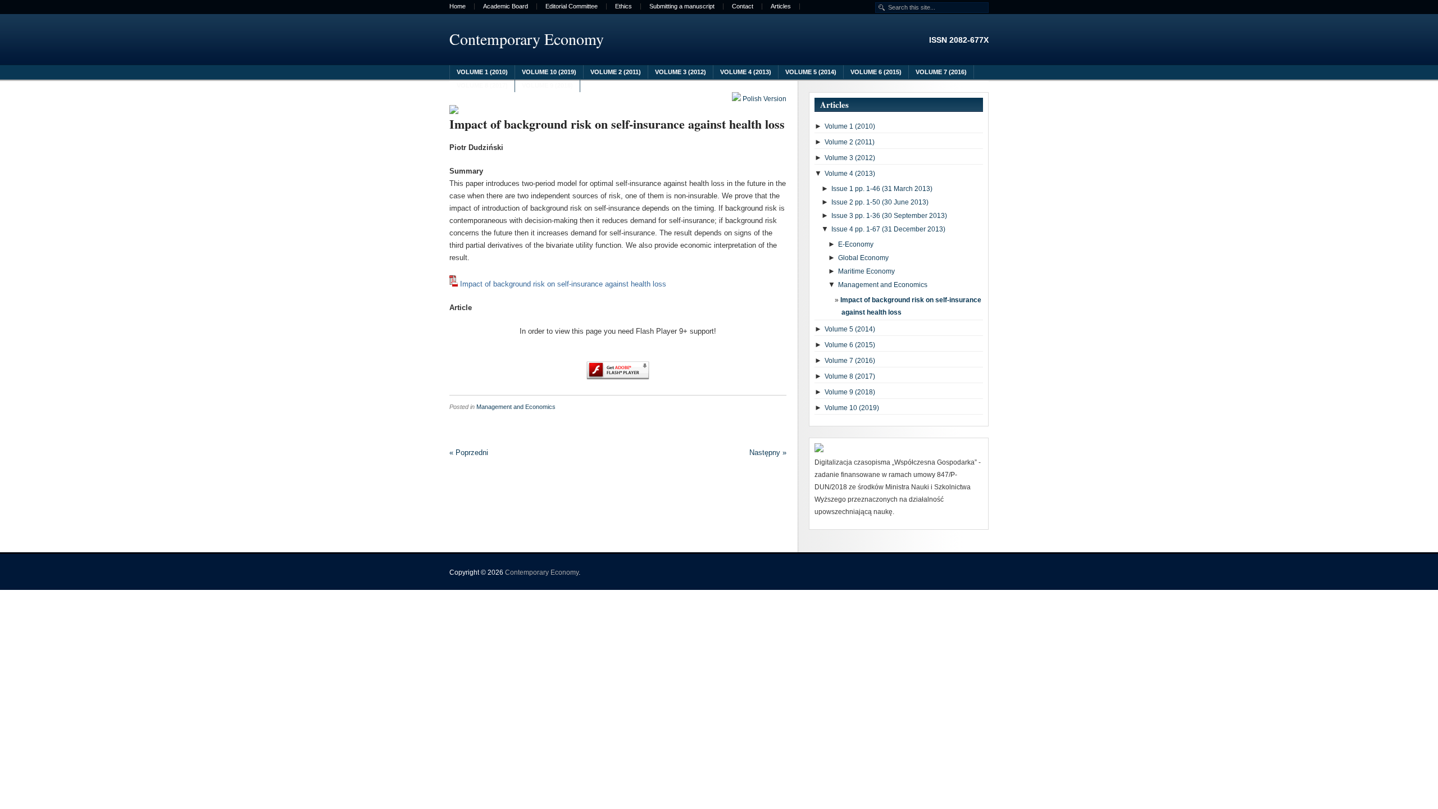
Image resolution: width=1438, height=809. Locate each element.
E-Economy (855, 244)
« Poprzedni (468, 452)
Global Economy (863, 258)
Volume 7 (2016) (941, 72)
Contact (742, 6)
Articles (781, 6)
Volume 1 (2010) (482, 72)
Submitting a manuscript (682, 6)
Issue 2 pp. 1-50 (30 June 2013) (880, 202)
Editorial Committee (571, 6)
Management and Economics (516, 406)
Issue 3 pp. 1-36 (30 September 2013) (889, 216)
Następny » (767, 452)
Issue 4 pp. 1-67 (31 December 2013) (888, 229)
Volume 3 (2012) (680, 72)
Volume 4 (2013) (745, 72)
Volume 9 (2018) (547, 85)
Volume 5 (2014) (810, 72)
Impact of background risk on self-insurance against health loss (617, 124)
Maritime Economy (866, 271)
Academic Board (505, 6)
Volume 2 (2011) (615, 72)
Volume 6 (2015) (876, 72)
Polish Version (763, 99)
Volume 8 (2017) (482, 85)
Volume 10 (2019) (549, 72)
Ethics (623, 6)
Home (457, 6)
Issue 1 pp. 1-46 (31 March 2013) (881, 189)
